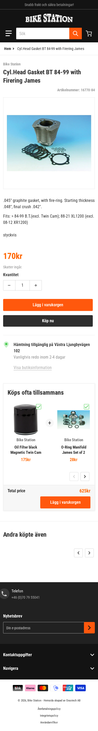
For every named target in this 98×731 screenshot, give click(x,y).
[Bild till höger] (84, 476)
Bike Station (34, 700)
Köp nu (48, 320)
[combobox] (49, 33)
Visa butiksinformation (33, 367)
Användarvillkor (49, 722)
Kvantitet (11, 274)
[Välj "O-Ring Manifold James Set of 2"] (86, 406)
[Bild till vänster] (74, 476)
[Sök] (75, 33)
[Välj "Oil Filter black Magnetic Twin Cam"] (38, 406)
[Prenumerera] (89, 627)
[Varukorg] (89, 33)
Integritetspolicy (49, 715)
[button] (8, 33)
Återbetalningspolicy (49, 709)
